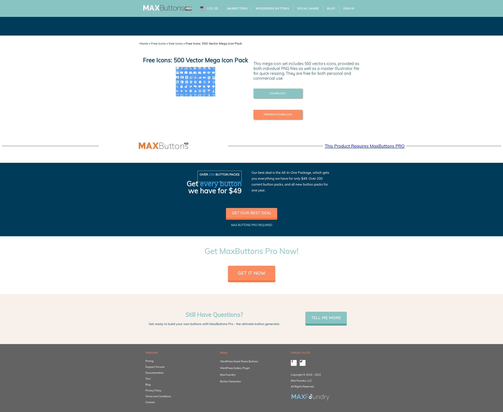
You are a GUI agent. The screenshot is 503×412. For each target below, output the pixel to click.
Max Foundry (228, 374)
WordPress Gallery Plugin (235, 368)
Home (144, 43)
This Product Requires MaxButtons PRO (365, 146)
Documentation (154, 372)
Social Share (308, 8)
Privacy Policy (153, 390)
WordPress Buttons (272, 8)
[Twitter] (303, 363)
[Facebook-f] (294, 363)
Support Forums (154, 366)
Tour (148, 378)
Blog (331, 8)
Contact (150, 402)
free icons (176, 43)
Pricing (149, 361)
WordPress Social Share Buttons (239, 361)
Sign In (348, 8)
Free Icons (158, 43)
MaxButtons (237, 8)
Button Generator (230, 381)
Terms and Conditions (158, 396)
